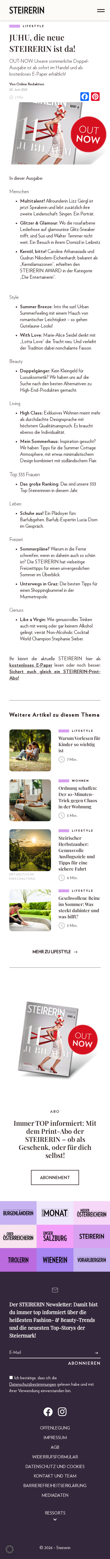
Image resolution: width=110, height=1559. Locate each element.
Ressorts (55, 1513)
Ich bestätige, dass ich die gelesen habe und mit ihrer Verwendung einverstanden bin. (51, 1384)
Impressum (55, 1438)
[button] (9, 1549)
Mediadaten (55, 1495)
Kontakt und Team (55, 1476)
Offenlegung (55, 1428)
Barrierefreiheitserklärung (55, 1486)
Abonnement (55, 1178)
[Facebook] (84, 97)
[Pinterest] (95, 97)
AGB (55, 1447)
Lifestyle (33, 26)
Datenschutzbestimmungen (32, 1384)
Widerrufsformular (55, 1457)
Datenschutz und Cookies (55, 1467)
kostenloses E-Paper (30, 665)
